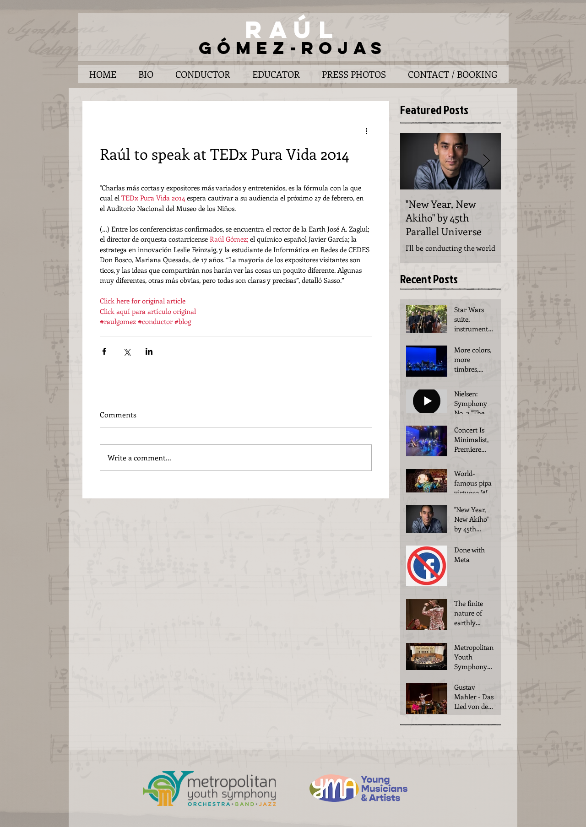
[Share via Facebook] (104, 351)
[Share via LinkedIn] (149, 351)
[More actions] (366, 130)
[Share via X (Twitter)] (126, 351)
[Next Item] (486, 162)
